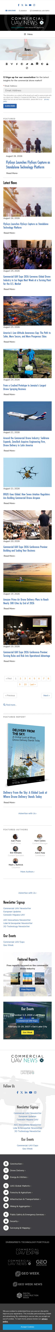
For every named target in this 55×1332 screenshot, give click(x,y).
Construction (16, 1163)
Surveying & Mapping (20, 1227)
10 (25, 684)
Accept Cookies (27, 1327)
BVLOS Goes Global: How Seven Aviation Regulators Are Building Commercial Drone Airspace (26, 496)
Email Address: (10, 86)
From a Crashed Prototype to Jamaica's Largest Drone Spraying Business (24, 387)
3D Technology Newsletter (16, 926)
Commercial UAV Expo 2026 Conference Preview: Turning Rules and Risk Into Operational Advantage (26, 654)
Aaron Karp (40, 852)
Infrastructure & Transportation (24, 1199)
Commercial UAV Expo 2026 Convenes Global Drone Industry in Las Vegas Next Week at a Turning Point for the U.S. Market (27, 280)
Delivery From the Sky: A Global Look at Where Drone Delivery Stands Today (25, 794)
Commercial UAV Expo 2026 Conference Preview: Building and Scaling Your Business (25, 548)
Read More (11, 173)
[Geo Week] (27, 1274)
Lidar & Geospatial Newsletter (17, 923)
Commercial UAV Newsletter (17, 908)
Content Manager (40, 843)
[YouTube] (30, 5)
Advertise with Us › (27, 813)
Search (23, 11)
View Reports (27, 989)
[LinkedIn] (26, 5)
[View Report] (15, 978)
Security (14, 1221)
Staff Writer (16, 843)
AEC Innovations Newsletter (17, 920)
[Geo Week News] (27, 1284)
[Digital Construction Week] (27, 1295)
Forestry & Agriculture (20, 1192)
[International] (22, 64)
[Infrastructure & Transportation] (32, 64)
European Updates (12, 911)
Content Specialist (16, 855)
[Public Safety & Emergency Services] (42, 64)
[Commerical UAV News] (27, 1058)
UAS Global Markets (20, 1185)
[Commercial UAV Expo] (27, 1072)
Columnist (16, 867)
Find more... (10, 704)
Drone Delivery (17, 1170)
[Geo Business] (41, 1263)
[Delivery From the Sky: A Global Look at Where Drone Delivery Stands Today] (27, 754)
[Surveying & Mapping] (27, 68)
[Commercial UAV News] (19, 1263)
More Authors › (27, 871)
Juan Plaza (16, 840)
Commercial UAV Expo (40, 11)
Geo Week (8, 945)
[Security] (47, 64)
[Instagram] (34, 5)
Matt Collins (40, 840)
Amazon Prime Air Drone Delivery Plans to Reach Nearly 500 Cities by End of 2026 (26, 601)
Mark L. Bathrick (16, 864)
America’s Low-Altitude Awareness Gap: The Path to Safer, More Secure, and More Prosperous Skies (27, 334)
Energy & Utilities (18, 1177)
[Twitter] (22, 5)
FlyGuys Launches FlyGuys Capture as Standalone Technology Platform (28, 164)
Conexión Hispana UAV (14, 914)
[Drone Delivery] (12, 64)
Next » (46, 695)
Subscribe (10, 106)
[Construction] (7, 64)
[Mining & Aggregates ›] (37, 64)
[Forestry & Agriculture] (27, 64)
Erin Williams (16, 852)
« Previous (10, 695)
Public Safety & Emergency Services (27, 1214)
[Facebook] (18, 5)
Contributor (40, 855)
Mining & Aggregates (20, 1206)
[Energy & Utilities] (17, 64)
